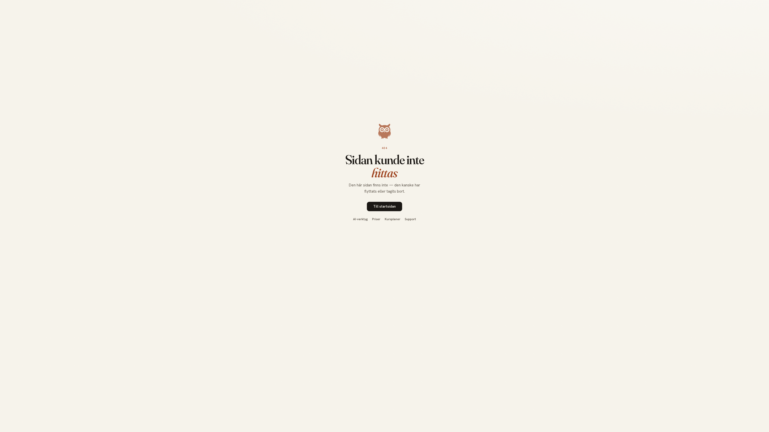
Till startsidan (384, 206)
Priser (376, 219)
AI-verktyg (360, 219)
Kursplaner (392, 219)
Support (410, 219)
